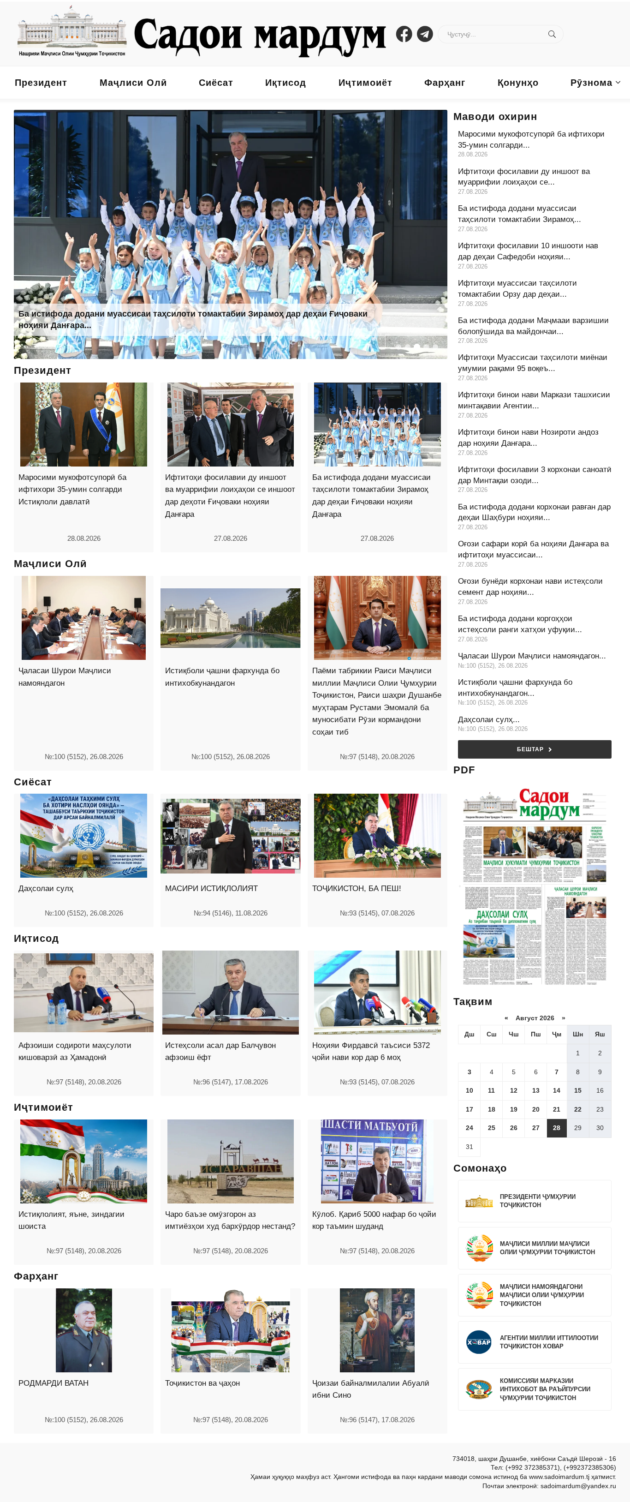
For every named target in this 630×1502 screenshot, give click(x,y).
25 (491, 1127)
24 (469, 1127)
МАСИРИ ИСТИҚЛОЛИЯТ (211, 888)
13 (536, 1090)
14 (556, 1090)
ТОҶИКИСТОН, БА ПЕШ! (356, 888)
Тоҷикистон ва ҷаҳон (202, 1383)
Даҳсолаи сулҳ (45, 888)
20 (536, 1109)
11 (491, 1090)
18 (491, 1109)
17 (469, 1109)
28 (556, 1127)
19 (513, 1109)
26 (513, 1127)
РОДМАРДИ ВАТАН (53, 1383)
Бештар (530, 749)
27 (536, 1127)
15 (578, 1090)
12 (513, 1090)
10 (469, 1090)
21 (556, 1109)
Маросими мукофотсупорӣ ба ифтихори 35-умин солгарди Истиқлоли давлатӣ (72, 489)
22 (578, 1109)
